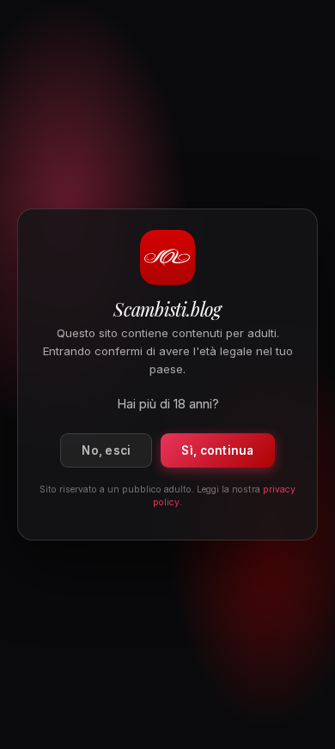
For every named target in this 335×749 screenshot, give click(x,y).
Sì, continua (217, 450)
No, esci (106, 450)
